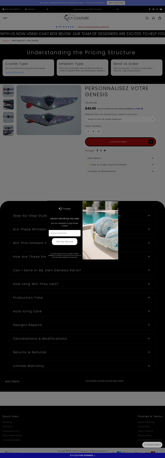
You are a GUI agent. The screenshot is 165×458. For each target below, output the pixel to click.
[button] (82, 455)
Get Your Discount (64, 241)
